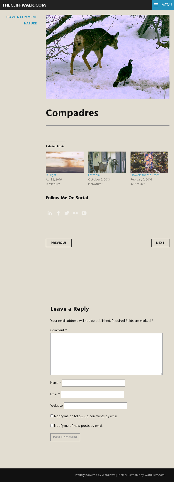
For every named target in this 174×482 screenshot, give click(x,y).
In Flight (51, 175)
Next (160, 243)
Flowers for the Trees (144, 175)
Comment (58, 330)
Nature (30, 23)
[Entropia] (107, 162)
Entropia (94, 175)
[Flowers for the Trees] (149, 162)
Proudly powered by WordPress (95, 475)
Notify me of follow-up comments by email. (86, 416)
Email (55, 394)
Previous (59, 243)
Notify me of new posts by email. (78, 426)
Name (55, 383)
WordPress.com (154, 475)
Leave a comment (21, 17)
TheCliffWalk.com (24, 5)
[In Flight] (65, 162)
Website (56, 405)
